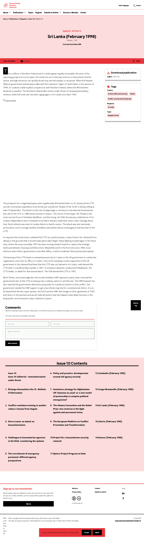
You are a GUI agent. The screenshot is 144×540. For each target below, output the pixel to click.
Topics (30, 12)
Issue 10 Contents (9, 61)
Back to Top (135, 304)
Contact (97, 488)
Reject (98, 533)
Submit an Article (51, 12)
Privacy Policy (76, 492)
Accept (88, 533)
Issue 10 (66, 31)
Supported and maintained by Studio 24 (128, 521)
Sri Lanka (111, 107)
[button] (10, 12)
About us (75, 488)
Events (83, 12)
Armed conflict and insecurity (117, 94)
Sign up (28, 504)
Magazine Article (113, 115)
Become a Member (70, 12)
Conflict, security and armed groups (119, 99)
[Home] (19, 5)
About (5, 12)
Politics (132, 94)
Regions (38, 12)
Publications (18, 12)
